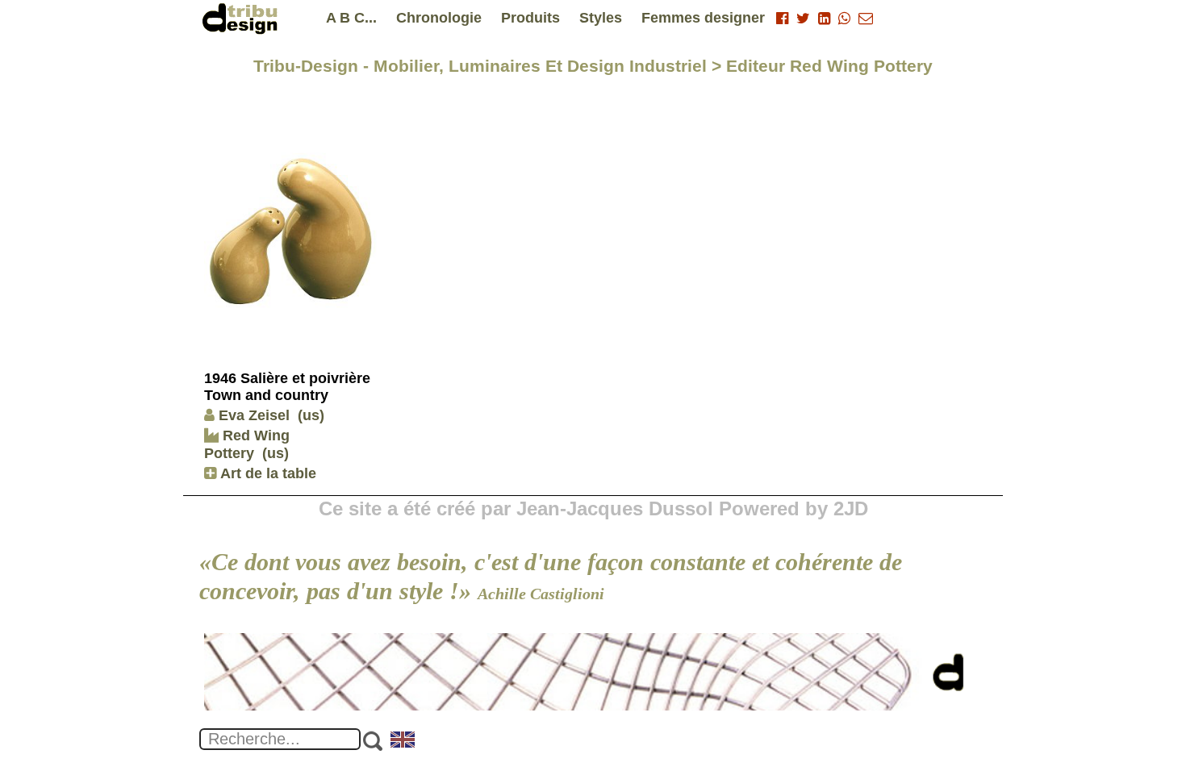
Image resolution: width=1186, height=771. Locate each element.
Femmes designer (703, 18)
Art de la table (266, 473)
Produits (530, 18)
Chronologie (439, 18)
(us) (311, 415)
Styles (600, 18)
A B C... (351, 18)
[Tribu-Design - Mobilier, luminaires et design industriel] (243, 18)
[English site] (403, 741)
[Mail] (865, 18)
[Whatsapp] (844, 18)
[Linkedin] (824, 18)
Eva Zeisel (254, 415)
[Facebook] (782, 18)
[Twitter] (803, 18)
